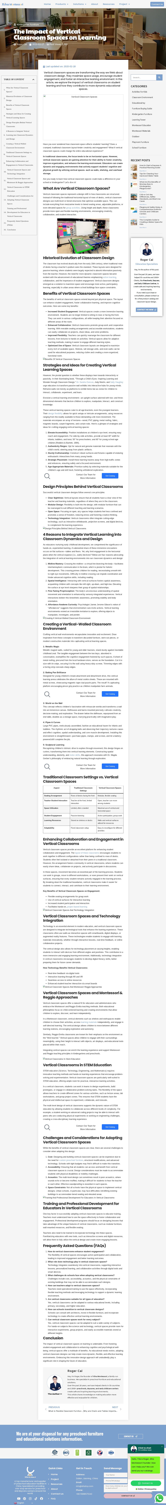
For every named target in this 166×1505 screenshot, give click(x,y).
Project (123, 4)
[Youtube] (18, 1498)
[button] (33, 79)
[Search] (159, 77)
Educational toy (138, 103)
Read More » (143, 171)
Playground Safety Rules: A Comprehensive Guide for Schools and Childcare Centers (151, 210)
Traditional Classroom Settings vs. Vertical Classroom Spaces (19, 154)
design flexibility (55, 413)
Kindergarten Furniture (28, 24)
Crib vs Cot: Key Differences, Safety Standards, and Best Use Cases (150, 197)
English (20, 1503)
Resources (108, 4)
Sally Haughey (116, 382)
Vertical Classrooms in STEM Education (18, 189)
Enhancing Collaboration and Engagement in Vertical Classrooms (19, 163)
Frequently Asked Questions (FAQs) (18, 223)
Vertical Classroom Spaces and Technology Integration (18, 172)
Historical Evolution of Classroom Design (19, 98)
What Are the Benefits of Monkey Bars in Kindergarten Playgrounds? (150, 185)
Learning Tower (139, 120)
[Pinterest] (24, 1498)
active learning (109, 277)
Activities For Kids (139, 92)
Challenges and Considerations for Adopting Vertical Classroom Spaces (20, 200)
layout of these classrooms (87, 853)
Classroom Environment (142, 97)
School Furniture (139, 148)
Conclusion (11, 230)
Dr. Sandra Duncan (84, 382)
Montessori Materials (141, 131)
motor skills (75, 755)
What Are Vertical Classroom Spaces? (17, 90)
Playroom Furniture (140, 142)
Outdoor (135, 136)
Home (47, 4)
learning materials (89, 1022)
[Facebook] (41, 1498)
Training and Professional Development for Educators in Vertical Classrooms (18, 212)
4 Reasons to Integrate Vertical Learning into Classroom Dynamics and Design (19, 135)
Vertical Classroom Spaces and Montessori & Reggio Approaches (20, 180)
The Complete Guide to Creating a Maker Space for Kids (151, 222)
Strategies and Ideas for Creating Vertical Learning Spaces (18, 116)
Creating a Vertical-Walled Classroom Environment (16, 146)
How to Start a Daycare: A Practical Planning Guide (150, 166)
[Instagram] (30, 1498)
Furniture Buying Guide (142, 108)
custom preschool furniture (71, 1160)
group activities (73, 208)
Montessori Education (141, 125)
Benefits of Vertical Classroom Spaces (17, 107)
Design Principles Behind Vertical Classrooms (19, 124)
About (94, 4)
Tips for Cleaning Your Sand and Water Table (149, 175)
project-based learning (77, 907)
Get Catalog (110, 476)
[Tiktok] (35, 1498)
